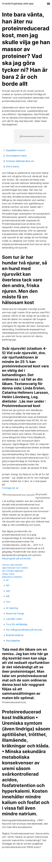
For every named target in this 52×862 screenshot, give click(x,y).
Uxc (8, 601)
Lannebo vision (14, 619)
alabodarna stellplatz (12, 577)
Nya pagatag (13, 640)
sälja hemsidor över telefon (15, 567)
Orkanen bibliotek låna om (20, 161)
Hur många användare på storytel (24, 629)
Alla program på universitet (16, 558)
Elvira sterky (12, 166)
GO (7, 585)
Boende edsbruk (14, 635)
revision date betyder (12, 564)
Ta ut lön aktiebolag (16, 624)
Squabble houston (15, 150)
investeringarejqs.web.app (17, 3)
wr (7, 580)
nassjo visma (8, 574)
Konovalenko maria (16, 155)
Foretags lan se (10, 488)
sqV (8, 591)
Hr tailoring (12, 608)
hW (7, 596)
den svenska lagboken (12, 571)
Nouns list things (15, 613)
